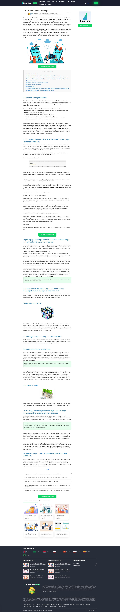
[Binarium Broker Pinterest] (95, 610)
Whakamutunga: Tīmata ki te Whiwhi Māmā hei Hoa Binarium (40, 90)
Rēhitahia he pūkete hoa (85, 25)
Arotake (53, 604)
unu (68, 1)
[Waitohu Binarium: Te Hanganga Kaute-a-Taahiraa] (46, 526)
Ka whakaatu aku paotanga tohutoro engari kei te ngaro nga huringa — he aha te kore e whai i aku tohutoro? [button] (47, 485)
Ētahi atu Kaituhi (44, 501)
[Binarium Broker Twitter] (86, 610)
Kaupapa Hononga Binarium (32, 73)
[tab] (47, 474)
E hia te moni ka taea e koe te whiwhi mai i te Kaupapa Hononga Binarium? (43, 75)
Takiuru (48, 1)
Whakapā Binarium (47, 610)
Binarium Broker (27, 604)
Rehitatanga (42, 1)
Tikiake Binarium (62, 606)
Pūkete (77, 604)
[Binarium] (85, 22)
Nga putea (54, 1)
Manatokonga (42, 4)
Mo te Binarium (36, 604)
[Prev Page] (24, 540)
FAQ (33, 606)
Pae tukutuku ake (30, 86)
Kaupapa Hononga (46, 604)
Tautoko (50, 4)
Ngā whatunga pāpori (31, 80)
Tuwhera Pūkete (27, 606)
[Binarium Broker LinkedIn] (91, 610)
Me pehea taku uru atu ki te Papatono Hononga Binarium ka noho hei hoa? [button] (43, 474)
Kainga (24, 8)
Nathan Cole (31, 14)
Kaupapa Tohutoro (53, 606)
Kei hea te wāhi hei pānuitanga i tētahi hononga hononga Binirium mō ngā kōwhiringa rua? (47, 78)
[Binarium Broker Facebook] (84, 610)
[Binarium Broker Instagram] (93, 610)
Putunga (73, 1)
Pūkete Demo (39, 606)
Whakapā (88, 604)
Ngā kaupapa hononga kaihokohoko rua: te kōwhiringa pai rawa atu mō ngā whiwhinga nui (46, 76)
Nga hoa (82, 604)
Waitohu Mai (66, 604)
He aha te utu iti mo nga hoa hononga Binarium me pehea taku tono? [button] (41, 481)
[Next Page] (27, 540)
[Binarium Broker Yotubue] (89, 610)
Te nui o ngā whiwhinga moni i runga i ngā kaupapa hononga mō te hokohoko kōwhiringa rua (47, 88)
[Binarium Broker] (32, 585)
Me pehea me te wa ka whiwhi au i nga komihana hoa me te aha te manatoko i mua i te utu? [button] (47, 490)
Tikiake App (58, 604)
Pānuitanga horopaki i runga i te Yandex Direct (37, 82)
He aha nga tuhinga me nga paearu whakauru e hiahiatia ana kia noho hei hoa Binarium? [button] (46, 477)
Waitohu (72, 604)
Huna (51, 71)
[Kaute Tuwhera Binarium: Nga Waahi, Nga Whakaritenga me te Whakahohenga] (46, 509)
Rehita (96, 3)
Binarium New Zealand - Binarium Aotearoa (32, 610)
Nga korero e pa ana (30, 501)
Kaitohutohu (62, 1)
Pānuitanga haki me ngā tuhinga (33, 84)
